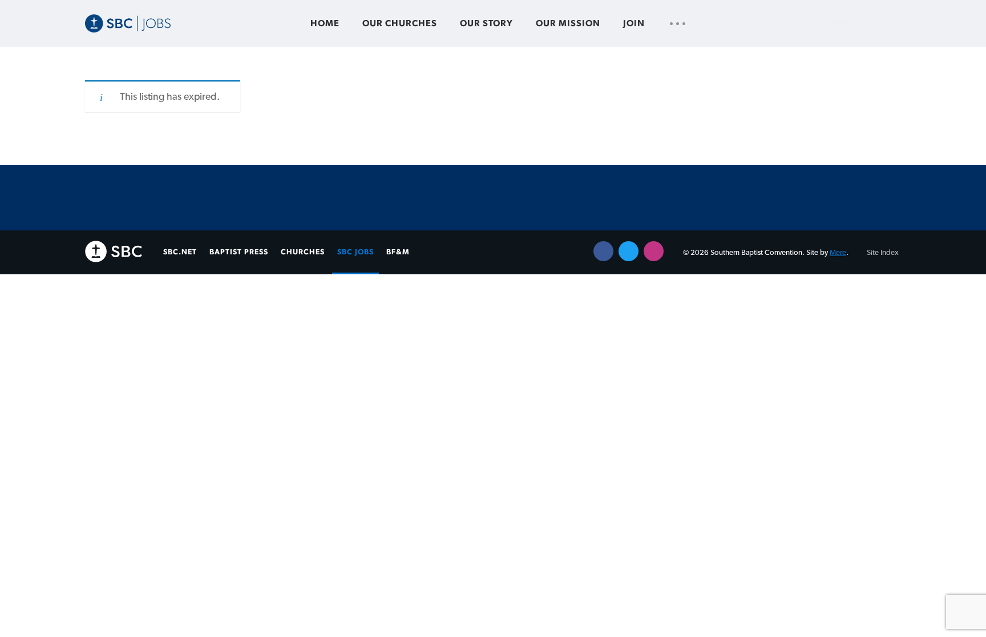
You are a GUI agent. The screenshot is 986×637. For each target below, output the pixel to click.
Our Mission (568, 23)
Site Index (883, 253)
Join (634, 23)
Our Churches (399, 23)
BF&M (398, 252)
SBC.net (180, 252)
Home (325, 23)
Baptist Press (238, 252)
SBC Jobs (355, 252)
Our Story (486, 23)
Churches (303, 252)
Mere (838, 253)
